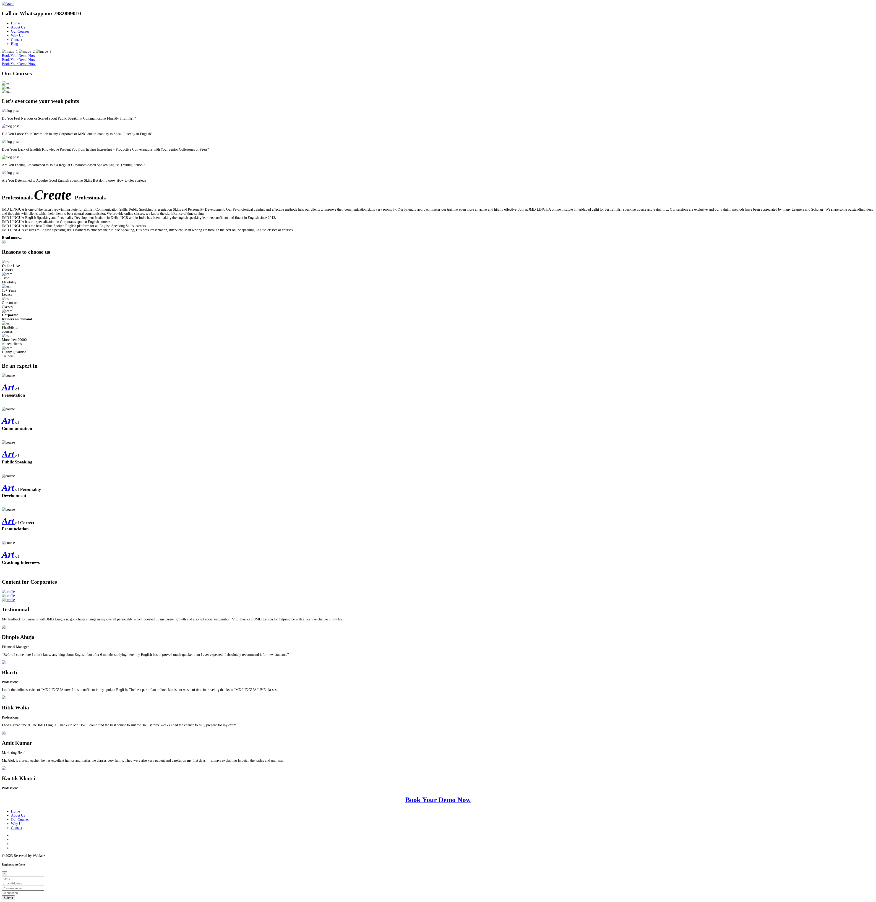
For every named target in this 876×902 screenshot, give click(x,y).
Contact (16, 40)
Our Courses (20, 31)
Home (15, 23)
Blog (14, 44)
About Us (18, 27)
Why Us (17, 35)
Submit (8, 897)
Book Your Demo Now (19, 56)
